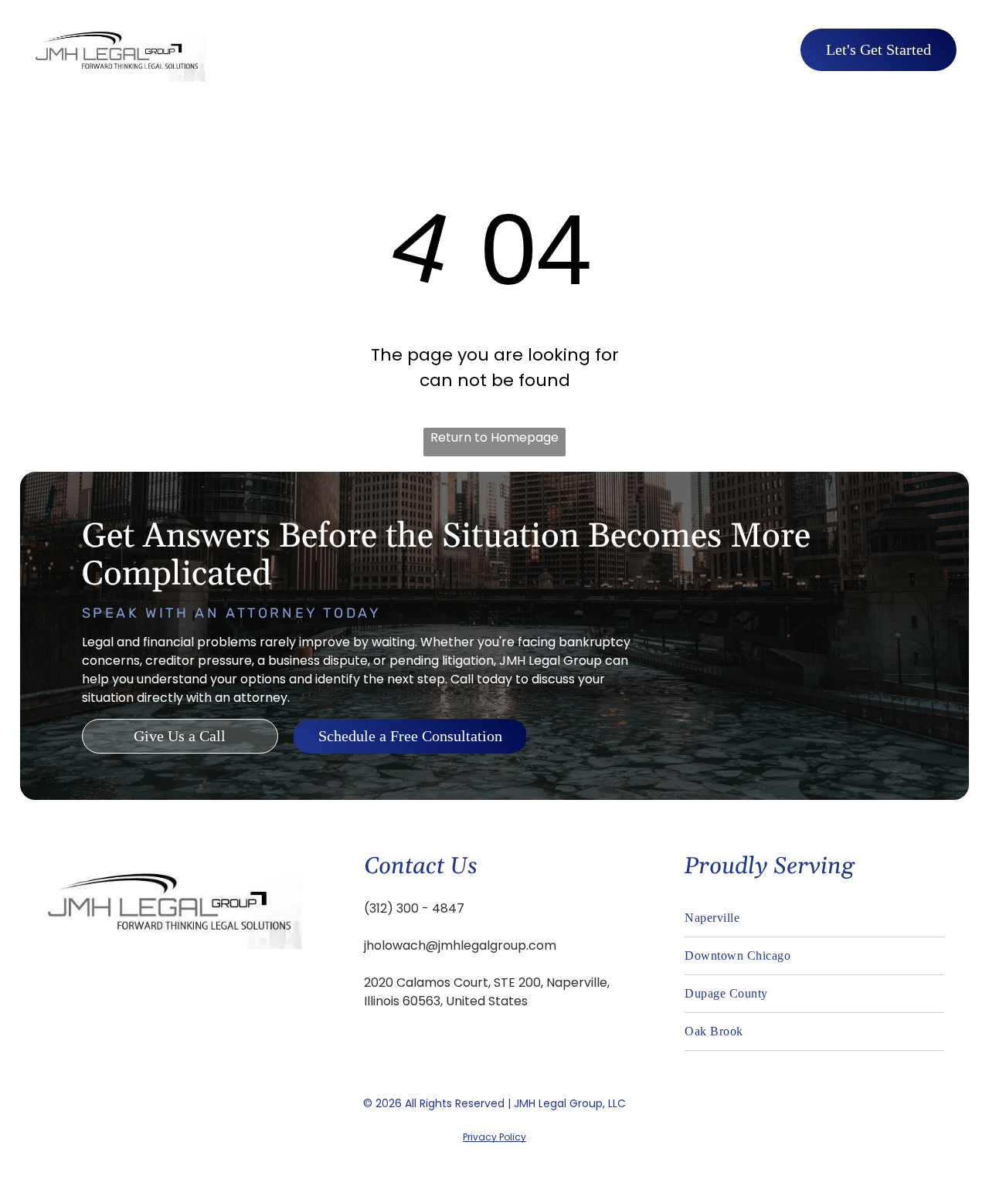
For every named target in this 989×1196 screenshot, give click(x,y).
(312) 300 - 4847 (414, 908)
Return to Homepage (494, 437)
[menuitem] (475, 49)
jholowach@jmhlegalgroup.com (460, 945)
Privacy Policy (494, 1136)
